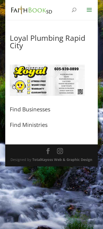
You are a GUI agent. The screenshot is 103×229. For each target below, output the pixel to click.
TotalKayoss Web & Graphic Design (62, 159)
